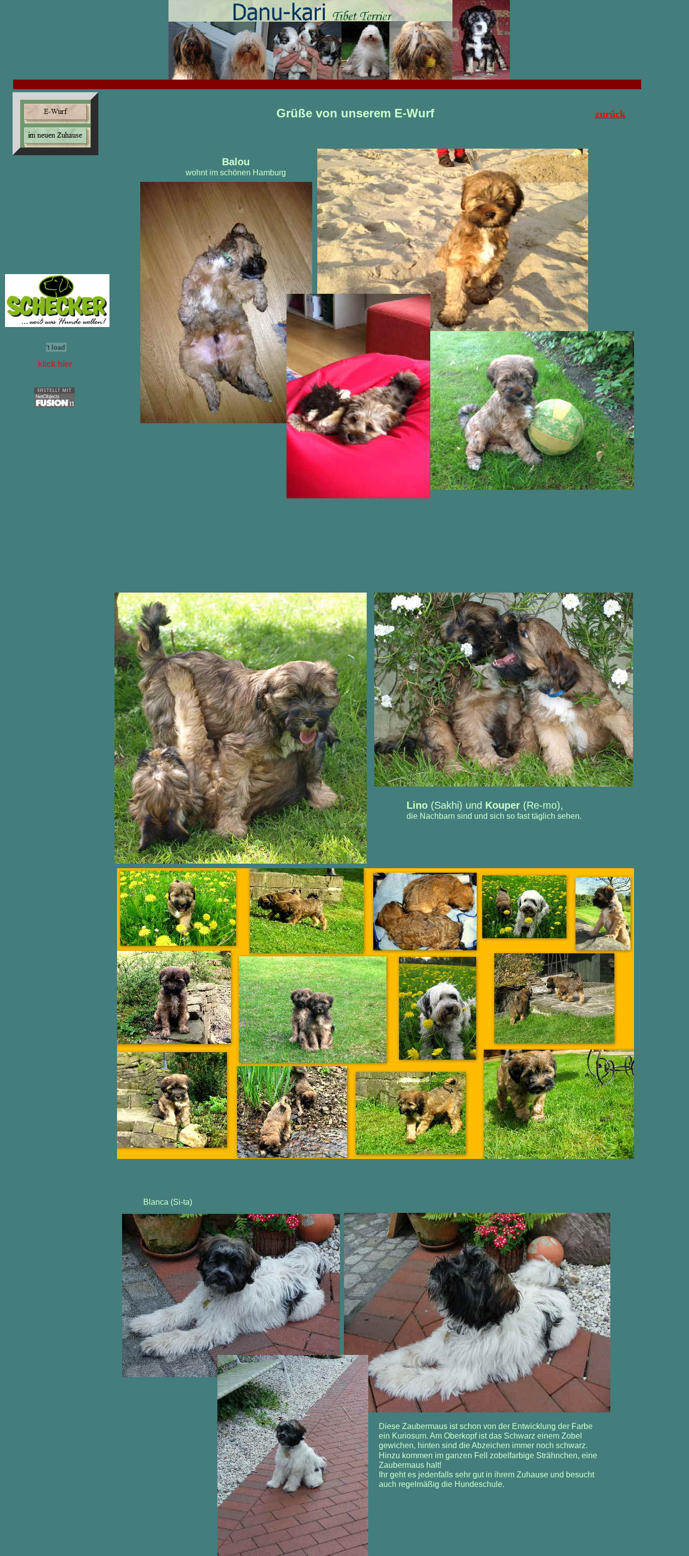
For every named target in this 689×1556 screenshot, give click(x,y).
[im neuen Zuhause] (55, 135)
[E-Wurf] (55, 111)
